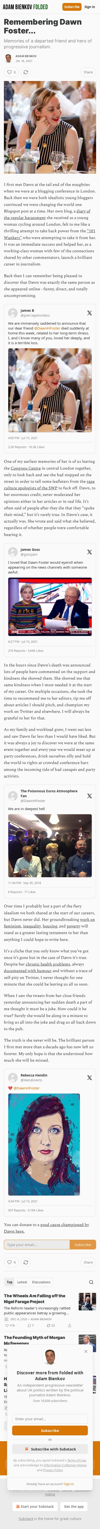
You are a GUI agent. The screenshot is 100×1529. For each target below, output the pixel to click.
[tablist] (28, 1282)
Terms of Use (76, 1460)
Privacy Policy (53, 1470)
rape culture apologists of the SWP (49, 484)
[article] (50, 1310)
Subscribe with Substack (53, 1449)
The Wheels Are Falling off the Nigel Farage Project (34, 1298)
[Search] (91, 1282)
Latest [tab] (22, 1282)
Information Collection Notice (65, 1465)
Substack (26, 1518)
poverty (73, 926)
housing (50, 926)
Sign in (89, 7)
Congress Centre (26, 468)
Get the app (74, 1506)
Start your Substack (37, 1506)
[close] (86, 1351)
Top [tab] (9, 1282)
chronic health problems (48, 964)
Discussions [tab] (41, 1282)
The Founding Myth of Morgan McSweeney (34, 1340)
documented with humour (28, 971)
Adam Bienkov (26, 56)
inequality (32, 926)
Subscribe (72, 7)
